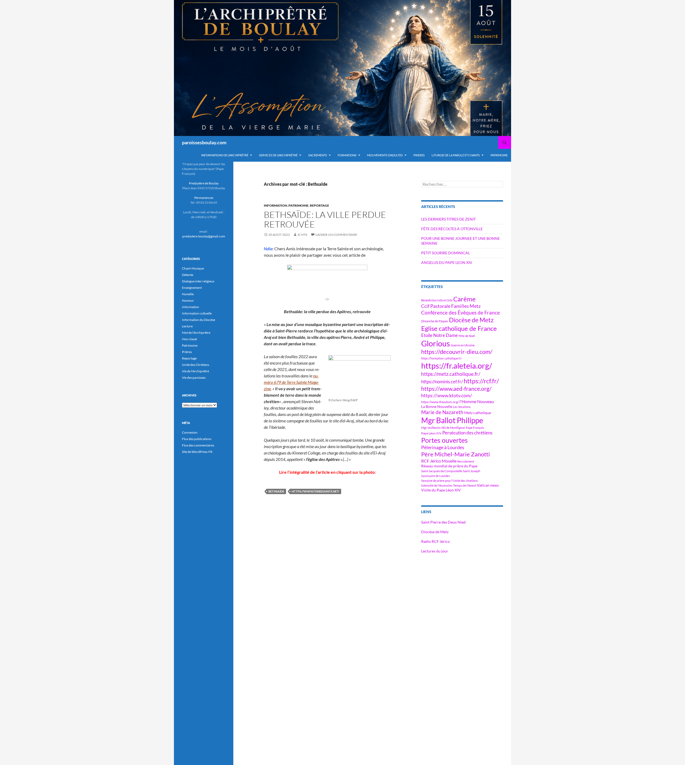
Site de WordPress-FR (197, 452)
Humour (188, 300)
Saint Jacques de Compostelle (441, 471)
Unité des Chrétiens (195, 365)
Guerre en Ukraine (463, 345)
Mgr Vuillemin (431, 428)
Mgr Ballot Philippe (452, 420)
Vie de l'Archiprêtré (195, 371)
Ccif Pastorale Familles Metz (451, 306)
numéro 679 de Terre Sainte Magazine (291, 382)
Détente (187, 275)
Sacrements (317, 155)
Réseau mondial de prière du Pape (449, 466)
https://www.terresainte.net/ (315, 491)
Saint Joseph (471, 471)
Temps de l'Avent (464, 485)
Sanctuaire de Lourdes (435, 476)
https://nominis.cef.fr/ (442, 381)
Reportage (319, 205)
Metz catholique (477, 412)
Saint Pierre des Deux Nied (443, 522)
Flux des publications (196, 439)
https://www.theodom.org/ (440, 402)
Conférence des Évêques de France (460, 312)
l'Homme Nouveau (476, 401)
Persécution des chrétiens (467, 432)
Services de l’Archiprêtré (278, 155)
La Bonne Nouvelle (436, 406)
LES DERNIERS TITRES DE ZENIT (448, 219)
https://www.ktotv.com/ (446, 395)
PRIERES (419, 155)
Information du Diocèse (198, 320)
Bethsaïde (276, 491)
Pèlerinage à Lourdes (442, 447)
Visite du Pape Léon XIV (441, 490)
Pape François (475, 427)
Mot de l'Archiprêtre (196, 333)
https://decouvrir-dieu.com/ (456, 351)
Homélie (188, 294)
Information (275, 205)
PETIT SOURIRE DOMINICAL (445, 253)
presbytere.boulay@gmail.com (203, 236)
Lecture (187, 326)
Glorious (435, 343)
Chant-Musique (193, 268)
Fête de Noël (467, 336)
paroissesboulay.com (204, 142)
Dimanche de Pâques (434, 321)
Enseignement (192, 288)
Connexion (189, 432)
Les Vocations (462, 406)
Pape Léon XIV (431, 433)
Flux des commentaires (198, 445)
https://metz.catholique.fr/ (450, 374)
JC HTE (302, 235)
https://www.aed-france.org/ (456, 388)
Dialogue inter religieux (198, 281)
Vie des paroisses (194, 378)
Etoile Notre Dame (439, 335)
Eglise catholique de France (459, 328)
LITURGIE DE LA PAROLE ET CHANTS (456, 155)
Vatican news (488, 485)
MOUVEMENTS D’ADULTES (385, 155)
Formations (347, 155)
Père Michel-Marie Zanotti (455, 454)
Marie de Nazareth (442, 412)
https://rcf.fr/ (481, 381)
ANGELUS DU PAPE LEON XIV (446, 262)
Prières (187, 352)
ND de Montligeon (453, 427)
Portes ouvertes (444, 440)
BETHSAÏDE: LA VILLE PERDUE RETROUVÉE (325, 219)
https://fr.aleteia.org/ (456, 365)
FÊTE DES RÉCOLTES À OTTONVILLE (452, 228)
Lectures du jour (434, 551)
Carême (464, 299)
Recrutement (465, 461)
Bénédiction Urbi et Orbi (436, 300)
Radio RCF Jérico (435, 541)
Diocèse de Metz (471, 320)
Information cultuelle (197, 313)
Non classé (189, 339)
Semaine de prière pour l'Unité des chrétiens (449, 480)
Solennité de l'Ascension (436, 485)
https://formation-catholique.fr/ (441, 358)
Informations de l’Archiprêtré (224, 155)
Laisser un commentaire (336, 235)
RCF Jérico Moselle (438, 461)
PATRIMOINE (499, 155)
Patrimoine (298, 205)
